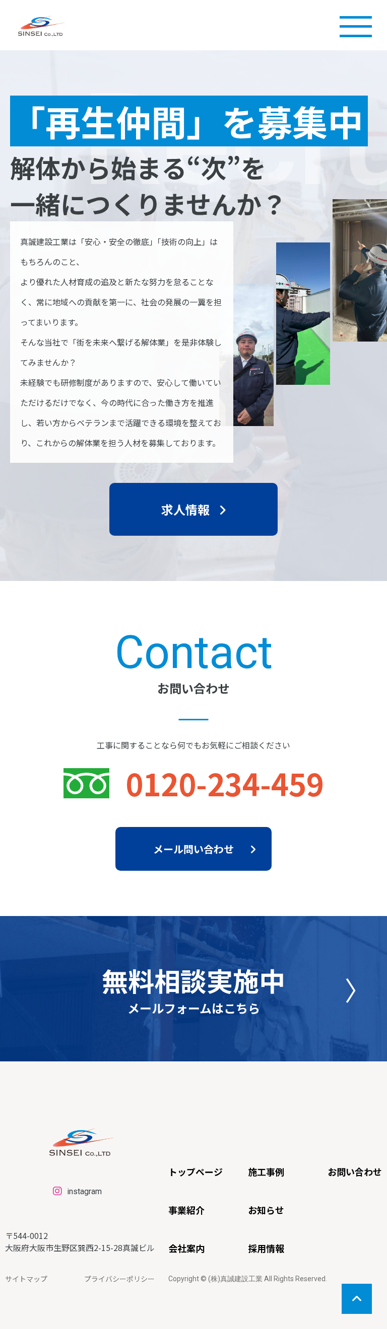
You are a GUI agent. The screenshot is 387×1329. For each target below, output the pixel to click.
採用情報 (266, 1248)
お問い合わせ (355, 1171)
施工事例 (266, 1171)
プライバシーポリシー (119, 1279)
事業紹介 (186, 1209)
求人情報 (185, 509)
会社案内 (186, 1248)
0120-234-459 (224, 783)
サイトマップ (26, 1279)
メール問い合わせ (193, 849)
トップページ (195, 1171)
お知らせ (266, 1209)
